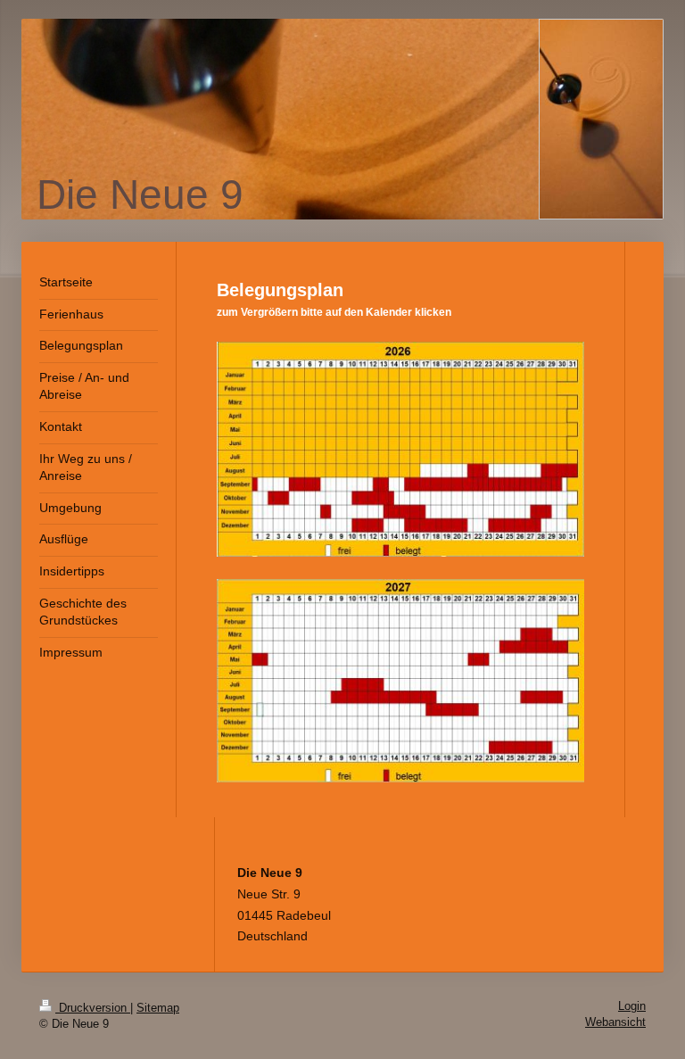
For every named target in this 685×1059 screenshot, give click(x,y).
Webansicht (615, 1022)
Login (632, 1006)
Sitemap (157, 1008)
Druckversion (92, 1008)
